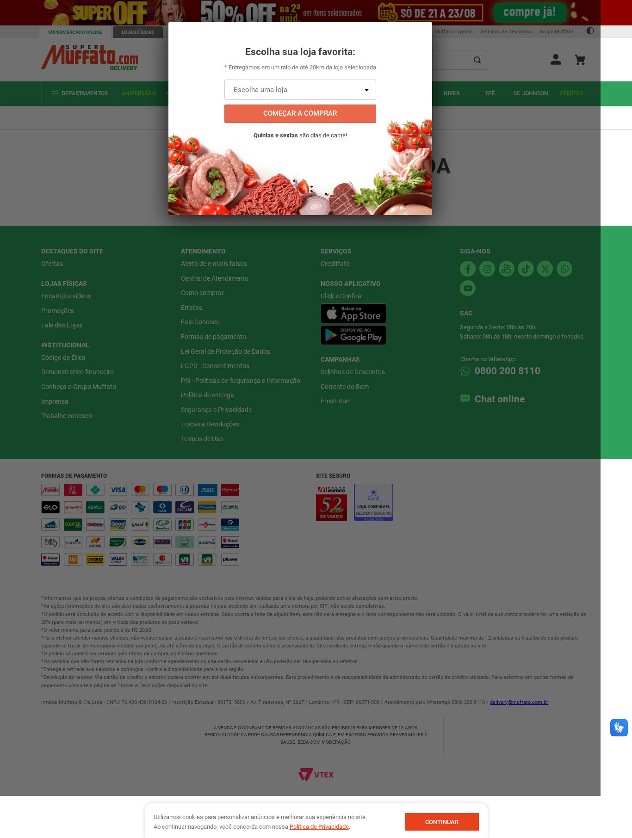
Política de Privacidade (319, 826)
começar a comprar (300, 113)
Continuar (442, 822)
